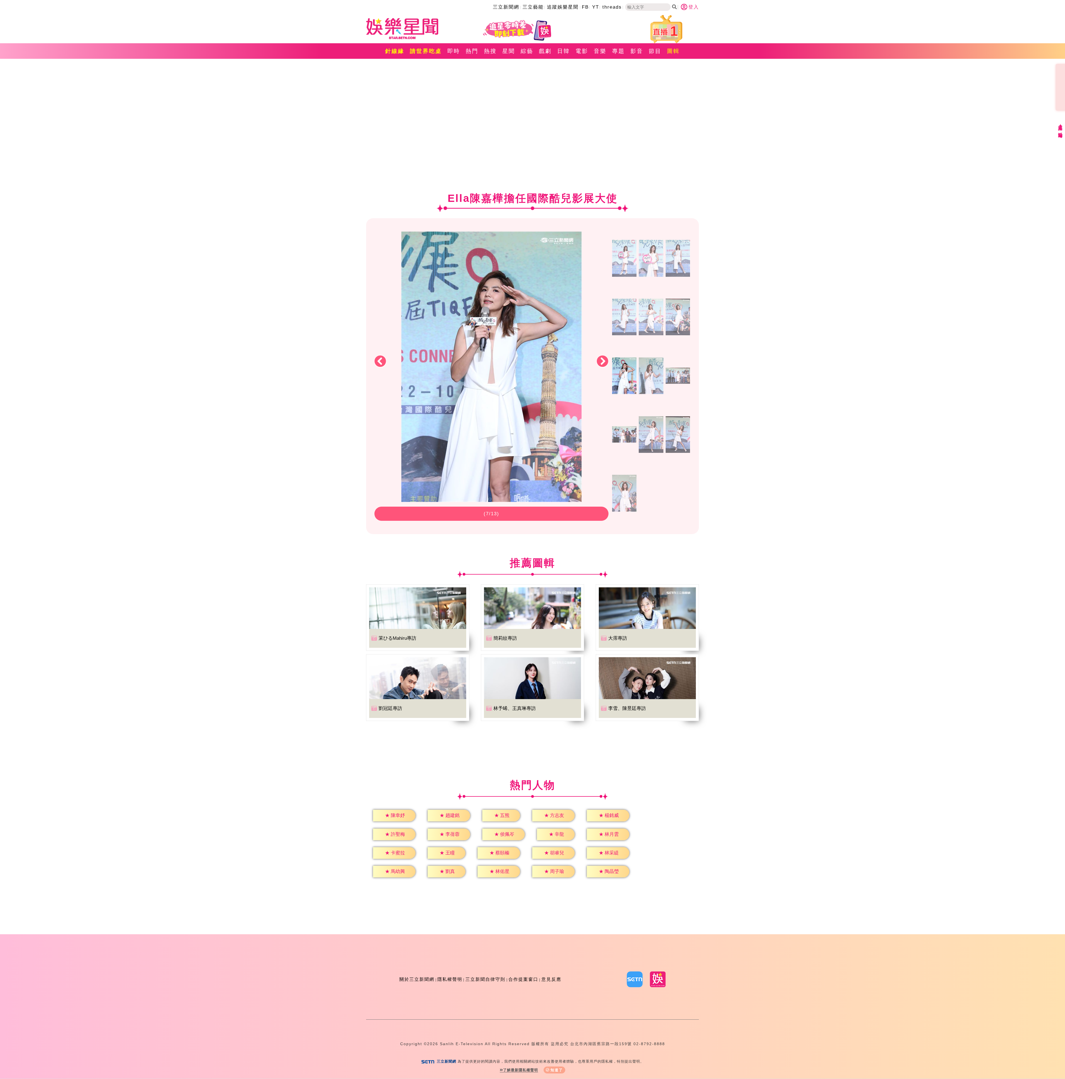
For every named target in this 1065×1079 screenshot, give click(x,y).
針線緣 (394, 51)
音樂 (600, 51)
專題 (618, 51)
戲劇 (545, 51)
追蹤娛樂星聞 (563, 7)
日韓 (563, 51)
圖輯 (673, 51)
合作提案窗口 (523, 979)
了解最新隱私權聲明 (520, 1070)
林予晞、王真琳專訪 (514, 708)
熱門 (472, 51)
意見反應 (551, 979)
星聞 (508, 51)
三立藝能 (533, 7)
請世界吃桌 (426, 51)
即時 (453, 51)
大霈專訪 (617, 638)
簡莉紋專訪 (505, 638)
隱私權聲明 (449, 979)
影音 (636, 51)
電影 (581, 51)
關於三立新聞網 (416, 979)
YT (595, 7)
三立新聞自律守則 (485, 979)
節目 (655, 51)
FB (585, 7)
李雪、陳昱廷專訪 (627, 708)
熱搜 (490, 51)
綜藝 (527, 51)
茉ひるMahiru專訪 (397, 638)
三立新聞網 (506, 7)
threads (612, 7)
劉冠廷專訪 (390, 708)
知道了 (557, 1070)
